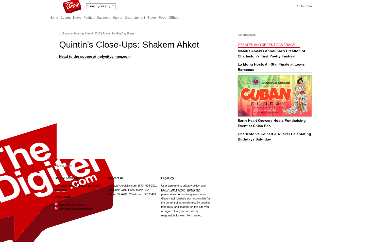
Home (53, 17)
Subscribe (304, 6)
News (77, 17)
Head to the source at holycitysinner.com (94, 56)
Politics (88, 17)
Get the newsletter (68, 178)
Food (162, 17)
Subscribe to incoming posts (75, 208)
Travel (152, 17)
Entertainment (135, 17)
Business (103, 17)
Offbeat (173, 17)
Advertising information (192, 194)
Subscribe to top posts (72, 204)
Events (65, 17)
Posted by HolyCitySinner (118, 33)
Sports (117, 17)
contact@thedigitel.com (122, 185)
